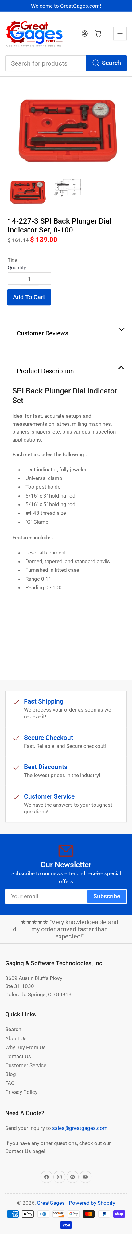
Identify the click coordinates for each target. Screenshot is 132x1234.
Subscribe (106, 896)
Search (111, 63)
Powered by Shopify (92, 1203)
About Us (16, 1038)
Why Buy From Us (25, 1047)
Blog (10, 1074)
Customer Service (25, 1065)
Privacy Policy (21, 1092)
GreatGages (51, 1203)
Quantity (17, 268)
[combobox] (66, 63)
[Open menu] (120, 33)
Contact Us (18, 1056)
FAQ (10, 1083)
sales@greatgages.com (79, 1128)
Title (12, 260)
